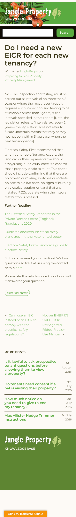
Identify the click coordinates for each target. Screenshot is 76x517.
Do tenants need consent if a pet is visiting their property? (30, 386)
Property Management (20, 80)
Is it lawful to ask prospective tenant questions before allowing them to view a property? (30, 368)
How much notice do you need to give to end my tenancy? (25, 403)
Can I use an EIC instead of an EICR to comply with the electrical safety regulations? (20, 324)
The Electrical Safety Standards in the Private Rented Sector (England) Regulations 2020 (33, 218)
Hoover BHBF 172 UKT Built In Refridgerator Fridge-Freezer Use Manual (55, 324)
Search (65, 32)
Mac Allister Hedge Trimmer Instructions (29, 418)
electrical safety (17, 293)
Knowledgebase (20, 449)
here (19, 268)
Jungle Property (30, 71)
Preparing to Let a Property (23, 76)
